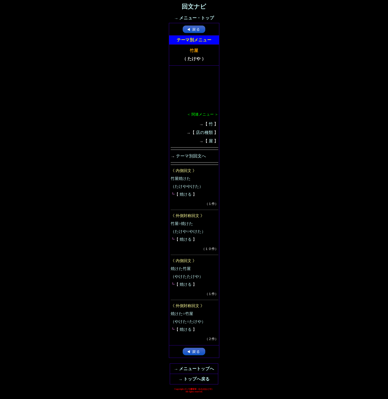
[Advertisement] (194, 90)
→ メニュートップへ (194, 368)
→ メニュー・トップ (194, 17)
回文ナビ (194, 6)
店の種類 (204, 132)
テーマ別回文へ (191, 156)
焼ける (186, 194)
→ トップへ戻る (194, 379)
